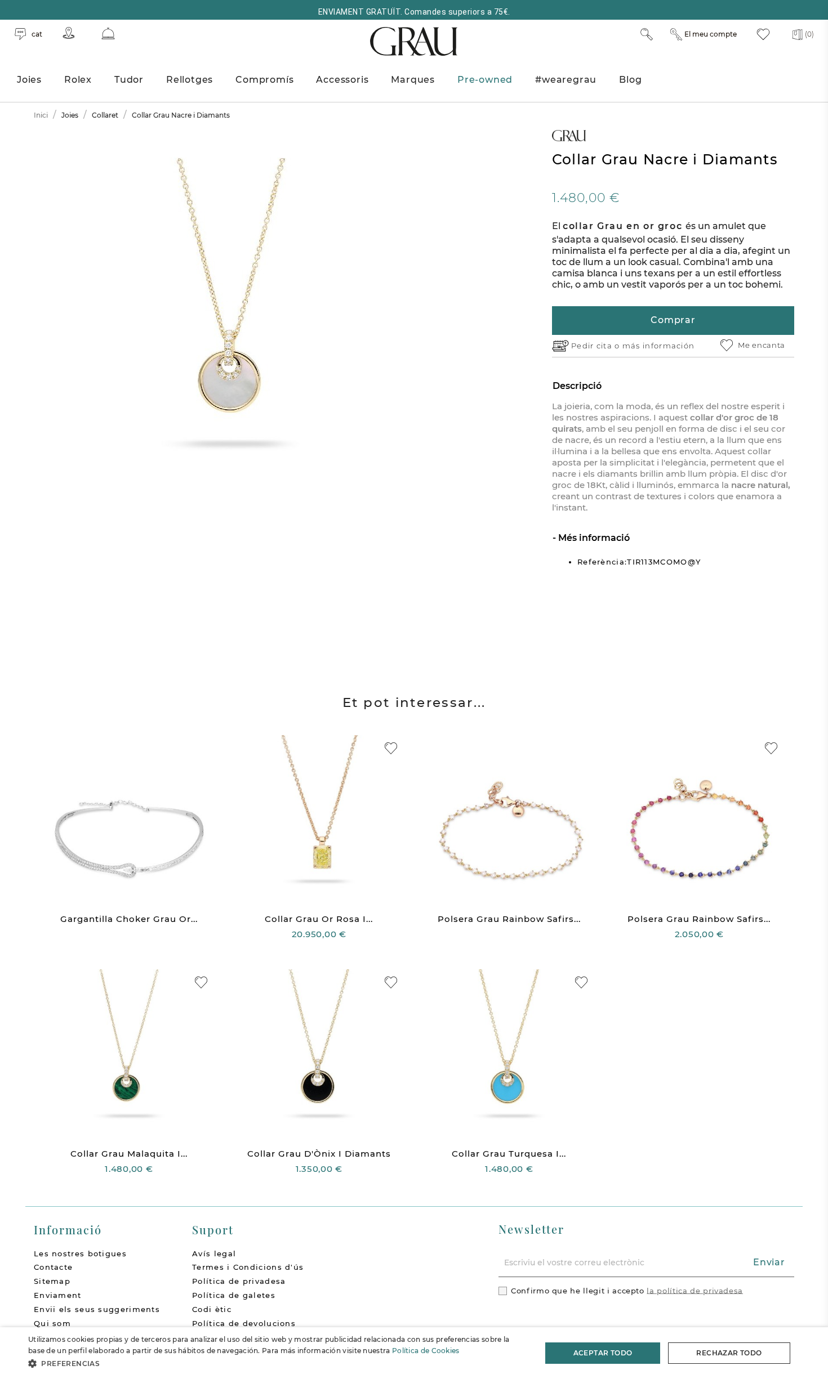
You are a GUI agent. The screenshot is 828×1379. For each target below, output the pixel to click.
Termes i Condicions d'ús (248, 1266)
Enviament (58, 1295)
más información (658, 345)
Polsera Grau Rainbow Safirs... (509, 919)
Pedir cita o (596, 345)
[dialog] (414, 1353)
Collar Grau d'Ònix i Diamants (319, 1153)
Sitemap (52, 1281)
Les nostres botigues (80, 1253)
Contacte (53, 1266)
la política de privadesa (695, 1290)
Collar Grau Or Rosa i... (319, 919)
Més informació (593, 537)
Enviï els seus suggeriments (97, 1309)
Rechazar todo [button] (729, 1353)
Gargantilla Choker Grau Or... (129, 919)
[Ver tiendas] (69, 33)
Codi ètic (212, 1309)
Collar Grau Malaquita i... (129, 1153)
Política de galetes (233, 1295)
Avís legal (214, 1253)
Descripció (577, 385)
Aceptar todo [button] (603, 1353)
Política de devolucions (244, 1323)
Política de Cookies (426, 1350)
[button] (277, 1363)
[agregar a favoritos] (391, 748)
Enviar (769, 1262)
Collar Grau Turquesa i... (509, 1153)
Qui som (52, 1323)
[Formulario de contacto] (108, 33)
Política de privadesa (239, 1281)
